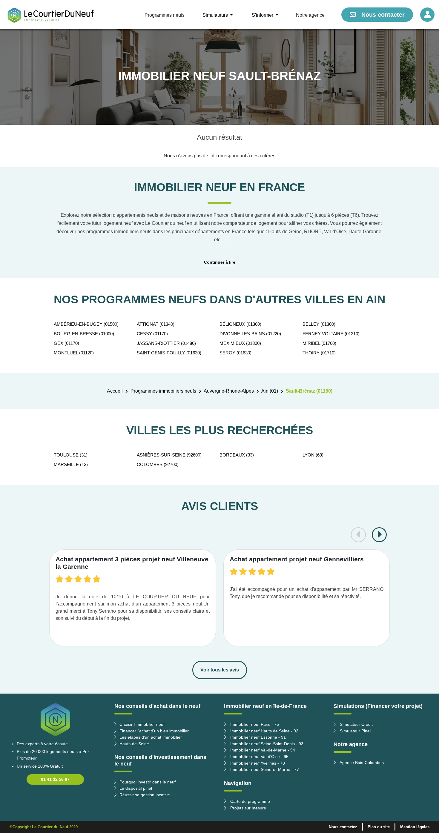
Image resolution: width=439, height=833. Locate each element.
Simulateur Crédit (356, 724)
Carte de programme (249, 801)
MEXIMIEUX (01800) (240, 343)
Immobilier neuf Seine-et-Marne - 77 (264, 769)
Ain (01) (269, 391)
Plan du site (379, 827)
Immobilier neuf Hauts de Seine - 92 (263, 731)
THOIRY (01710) (319, 352)
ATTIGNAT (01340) (155, 324)
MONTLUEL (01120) (74, 352)
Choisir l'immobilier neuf (142, 724)
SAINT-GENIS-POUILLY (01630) (169, 352)
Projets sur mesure (247, 808)
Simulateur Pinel (355, 731)
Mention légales (414, 827)
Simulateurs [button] (215, 15)
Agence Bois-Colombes (361, 762)
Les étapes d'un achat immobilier (150, 737)
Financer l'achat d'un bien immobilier (154, 731)
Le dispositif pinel (135, 788)
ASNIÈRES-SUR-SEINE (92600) (169, 454)
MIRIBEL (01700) (319, 343)
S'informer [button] (263, 15)
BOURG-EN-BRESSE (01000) (84, 333)
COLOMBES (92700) (158, 464)
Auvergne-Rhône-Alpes (229, 391)
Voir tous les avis (219, 669)
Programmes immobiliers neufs (163, 391)
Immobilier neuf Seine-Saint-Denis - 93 (266, 743)
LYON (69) (313, 454)
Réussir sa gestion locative (144, 794)
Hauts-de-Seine (134, 743)
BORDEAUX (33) (237, 454)
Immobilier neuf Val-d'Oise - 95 (258, 756)
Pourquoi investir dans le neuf (147, 782)
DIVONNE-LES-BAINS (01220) (250, 333)
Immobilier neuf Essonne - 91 (257, 737)
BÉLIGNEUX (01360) (240, 324)
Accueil (115, 391)
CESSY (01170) (152, 333)
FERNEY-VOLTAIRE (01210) (331, 333)
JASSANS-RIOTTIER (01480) (166, 343)
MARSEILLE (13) (71, 464)
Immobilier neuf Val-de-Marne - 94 (262, 750)
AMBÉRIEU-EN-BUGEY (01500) (86, 324)
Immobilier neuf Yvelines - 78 (257, 763)
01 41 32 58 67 (55, 779)
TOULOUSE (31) (71, 454)
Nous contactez (343, 827)
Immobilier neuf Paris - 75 (254, 724)
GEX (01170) (66, 343)
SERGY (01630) (235, 352)
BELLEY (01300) (319, 324)
